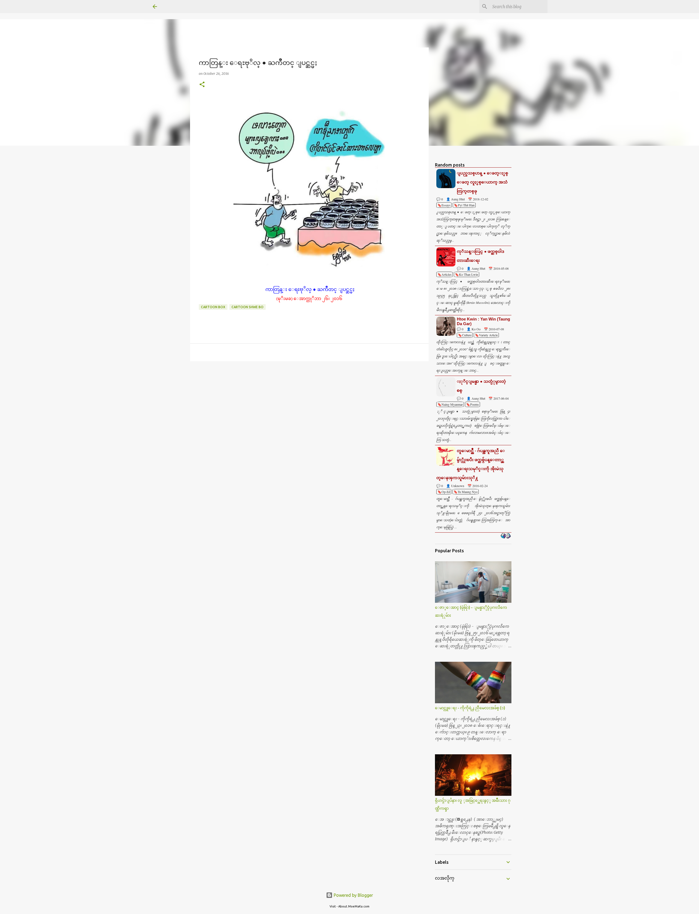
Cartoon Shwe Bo (247, 307)
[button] (202, 84)
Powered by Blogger (353, 895)
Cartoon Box (213, 307)
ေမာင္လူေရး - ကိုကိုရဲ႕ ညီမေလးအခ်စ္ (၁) (470, 708)
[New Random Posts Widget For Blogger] (505, 536)
